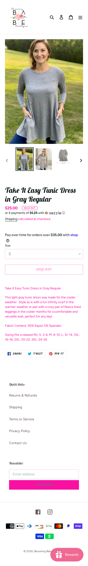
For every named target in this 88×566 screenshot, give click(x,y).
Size (7, 245)
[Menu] (80, 17)
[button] (35, 213)
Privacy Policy (19, 431)
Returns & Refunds (23, 395)
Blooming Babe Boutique (49, 551)
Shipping (11, 219)
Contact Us (18, 443)
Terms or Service (21, 419)
